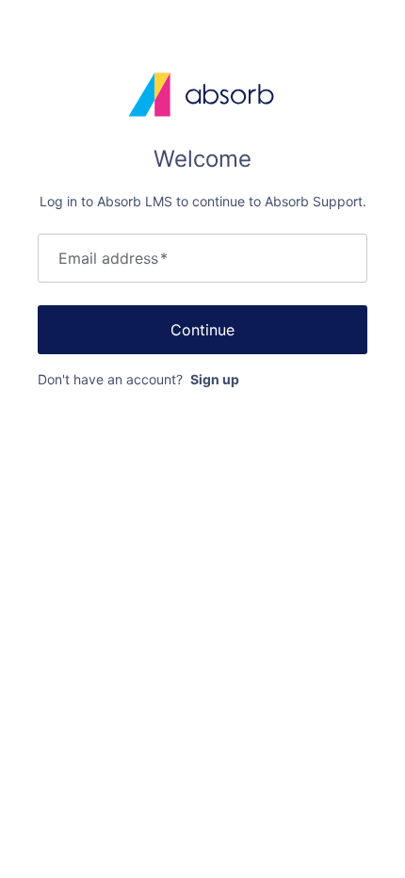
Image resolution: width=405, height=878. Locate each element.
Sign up (214, 379)
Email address (113, 258)
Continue (202, 329)
